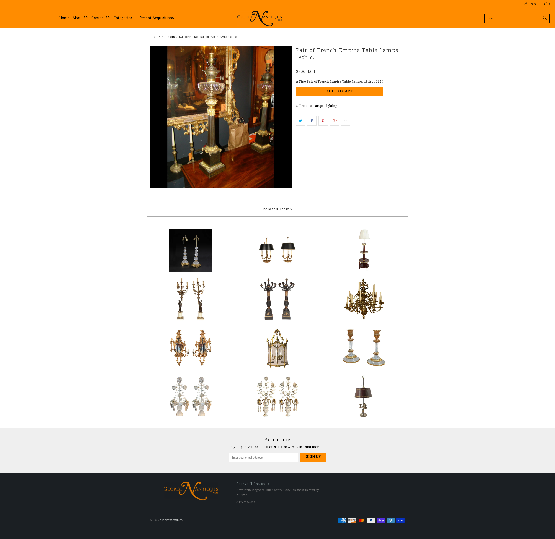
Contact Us (101, 18)
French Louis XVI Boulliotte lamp (364, 396)
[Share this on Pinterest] (323, 121)
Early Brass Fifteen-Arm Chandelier (364, 299)
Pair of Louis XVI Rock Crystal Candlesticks (364, 347)
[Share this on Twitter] (300, 121)
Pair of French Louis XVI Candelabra (191, 299)
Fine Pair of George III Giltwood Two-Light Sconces (191, 347)
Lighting (331, 105)
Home (64, 18)
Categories (123, 18)
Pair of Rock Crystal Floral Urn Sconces (277, 396)
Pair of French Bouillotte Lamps (277, 250)
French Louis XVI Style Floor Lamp (364, 250)
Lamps (318, 105)
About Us (80, 18)
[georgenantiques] (279, 18)
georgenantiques (171, 519)
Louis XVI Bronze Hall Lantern (277, 347)
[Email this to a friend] (345, 121)
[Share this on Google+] (334, 121)
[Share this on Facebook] (312, 121)
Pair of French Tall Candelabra (277, 299)
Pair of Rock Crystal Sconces (191, 396)
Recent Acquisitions (157, 18)
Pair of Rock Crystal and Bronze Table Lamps (191, 250)
